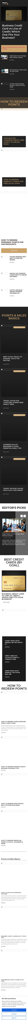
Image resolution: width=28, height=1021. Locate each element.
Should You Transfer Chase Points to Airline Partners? (18, 275)
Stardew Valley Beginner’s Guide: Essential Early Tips (12, 446)
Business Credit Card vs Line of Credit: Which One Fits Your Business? (12, 31)
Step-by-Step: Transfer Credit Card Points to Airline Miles (14, 141)
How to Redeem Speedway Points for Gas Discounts (12, 242)
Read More (12, 60)
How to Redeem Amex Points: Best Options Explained (12, 804)
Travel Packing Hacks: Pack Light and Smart (13, 489)
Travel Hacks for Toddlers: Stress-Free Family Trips (13, 402)
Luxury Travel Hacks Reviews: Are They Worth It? (13, 642)
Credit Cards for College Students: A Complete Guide (12, 657)
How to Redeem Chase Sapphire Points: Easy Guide (13, 722)
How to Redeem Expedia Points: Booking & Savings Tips (13, 767)
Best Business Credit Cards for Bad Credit (18, 70)
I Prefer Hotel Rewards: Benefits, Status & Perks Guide (17, 85)
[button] (25, 3)
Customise (14, 1014)
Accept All (14, 1010)
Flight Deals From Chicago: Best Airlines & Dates (18, 56)
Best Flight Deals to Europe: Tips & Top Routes (12, 358)
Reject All (14, 1017)
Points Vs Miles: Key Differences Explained (11, 893)
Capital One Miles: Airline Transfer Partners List (16, 291)
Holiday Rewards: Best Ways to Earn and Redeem (18, 258)
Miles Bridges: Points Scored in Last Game (12, 980)
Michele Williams (7, 537)
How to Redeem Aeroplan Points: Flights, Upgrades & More (12, 842)
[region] (14, 1008)
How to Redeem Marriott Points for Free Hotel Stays (13, 181)
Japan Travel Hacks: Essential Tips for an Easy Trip (12, 672)
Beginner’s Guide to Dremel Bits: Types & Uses (13, 936)
